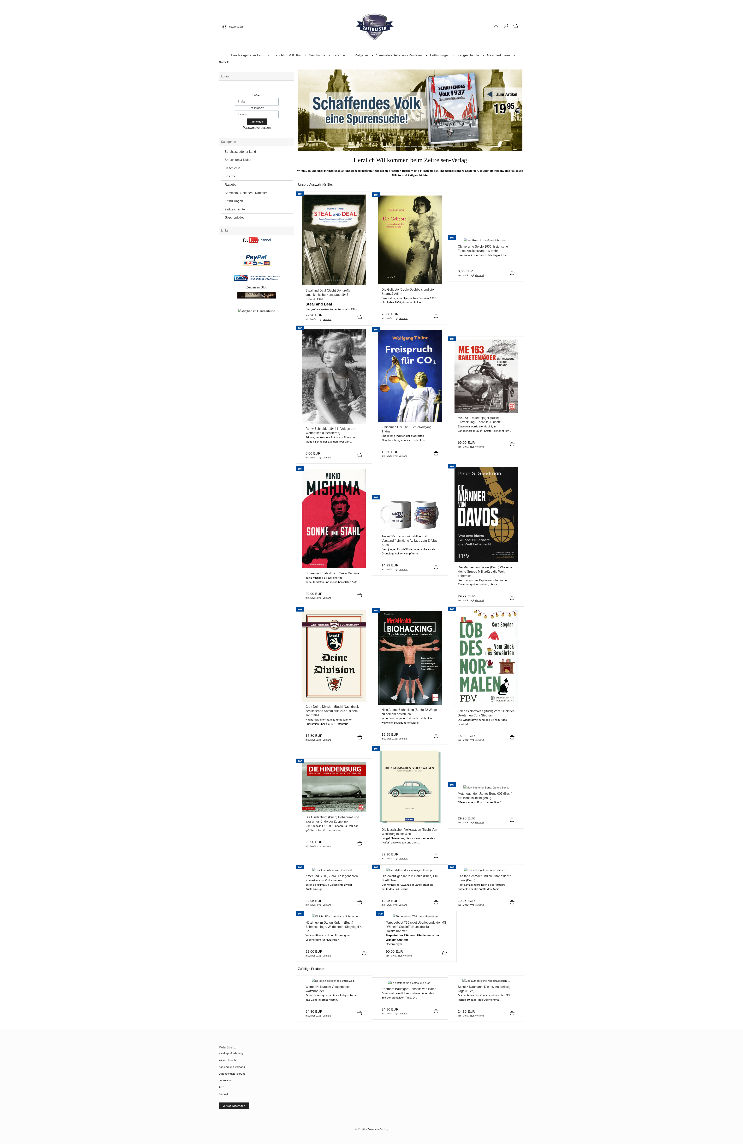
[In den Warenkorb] (359, 317)
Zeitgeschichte (468, 55)
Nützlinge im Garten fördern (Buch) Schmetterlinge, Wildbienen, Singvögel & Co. (334, 927)
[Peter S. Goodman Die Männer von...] (486, 561)
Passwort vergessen (257, 127)
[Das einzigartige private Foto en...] (334, 422)
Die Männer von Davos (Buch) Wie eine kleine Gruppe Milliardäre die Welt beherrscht (485, 571)
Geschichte (317, 55)
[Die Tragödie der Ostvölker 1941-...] (334, 980)
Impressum (225, 1080)
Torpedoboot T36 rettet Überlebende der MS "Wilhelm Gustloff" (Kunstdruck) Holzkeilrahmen (416, 927)
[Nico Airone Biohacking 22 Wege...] (410, 703)
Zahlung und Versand (232, 1066)
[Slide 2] (400, 146)
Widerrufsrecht (228, 1060)
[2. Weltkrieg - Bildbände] (410, 149)
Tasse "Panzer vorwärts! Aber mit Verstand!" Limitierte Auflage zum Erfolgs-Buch (410, 540)
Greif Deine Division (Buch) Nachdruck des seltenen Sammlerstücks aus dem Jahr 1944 (332, 711)
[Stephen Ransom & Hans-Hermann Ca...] (486, 411)
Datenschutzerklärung (232, 1073)
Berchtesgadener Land (248, 55)
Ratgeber (361, 55)
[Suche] (506, 27)
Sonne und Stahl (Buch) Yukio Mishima (332, 573)
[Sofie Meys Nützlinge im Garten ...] (336, 916)
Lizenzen (340, 55)
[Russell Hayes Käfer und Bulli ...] (334, 870)
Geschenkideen (498, 55)
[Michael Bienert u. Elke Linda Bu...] (410, 870)
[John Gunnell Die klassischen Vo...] (410, 823)
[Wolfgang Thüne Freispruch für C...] (410, 421)
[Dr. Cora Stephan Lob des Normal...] (486, 705)
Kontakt (223, 1094)
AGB (221, 1087)
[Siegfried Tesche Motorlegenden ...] (486, 787)
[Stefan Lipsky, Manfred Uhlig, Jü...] (486, 870)
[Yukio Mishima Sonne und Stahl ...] (334, 567)
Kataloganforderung (231, 1053)
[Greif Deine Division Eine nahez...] (334, 700)
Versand (327, 319)
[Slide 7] (434, 146)
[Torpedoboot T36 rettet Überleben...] (416, 916)
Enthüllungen (440, 55)
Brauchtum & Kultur (286, 55)
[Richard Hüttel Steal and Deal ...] (334, 284)
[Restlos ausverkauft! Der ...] (410, 982)
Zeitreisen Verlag (377, 1129)
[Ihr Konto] (496, 27)
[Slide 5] (421, 146)
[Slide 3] (407, 146)
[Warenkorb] (516, 27)
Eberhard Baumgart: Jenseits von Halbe (409, 989)
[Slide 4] (414, 146)
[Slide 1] (393, 146)
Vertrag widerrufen (234, 1105)
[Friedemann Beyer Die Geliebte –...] (410, 283)
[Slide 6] (428, 146)
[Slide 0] (386, 146)
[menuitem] (248, 55)
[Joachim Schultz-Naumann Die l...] (486, 980)
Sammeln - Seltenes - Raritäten (399, 55)
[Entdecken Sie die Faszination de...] (486, 240)
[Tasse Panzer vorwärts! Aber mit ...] (410, 530)
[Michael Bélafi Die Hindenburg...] (334, 811)
